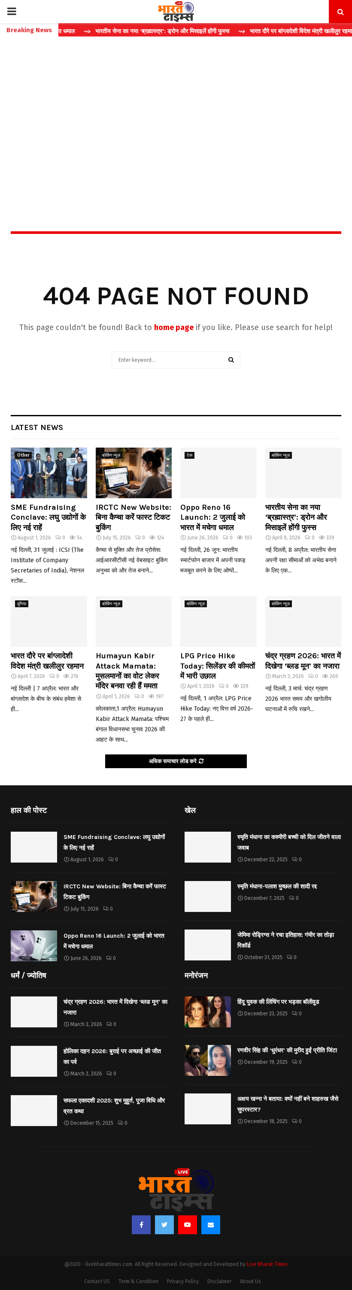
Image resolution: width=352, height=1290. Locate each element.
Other (23, 455)
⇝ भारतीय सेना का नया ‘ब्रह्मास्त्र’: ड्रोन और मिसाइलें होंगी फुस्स (140, 31)
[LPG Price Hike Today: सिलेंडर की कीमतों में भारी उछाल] (218, 621)
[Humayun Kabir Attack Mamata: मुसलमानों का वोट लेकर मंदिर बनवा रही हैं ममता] (134, 621)
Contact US (97, 1281)
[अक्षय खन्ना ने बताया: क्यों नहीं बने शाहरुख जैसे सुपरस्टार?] (208, 1108)
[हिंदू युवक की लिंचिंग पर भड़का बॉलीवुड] (208, 1011)
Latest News (37, 427)
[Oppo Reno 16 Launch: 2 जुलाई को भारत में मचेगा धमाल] (218, 473)
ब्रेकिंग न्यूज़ (111, 455)
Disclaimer (219, 1281)
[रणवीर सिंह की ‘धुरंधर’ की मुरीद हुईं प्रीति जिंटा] (208, 1060)
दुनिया (21, 603)
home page (174, 327)
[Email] (210, 1224)
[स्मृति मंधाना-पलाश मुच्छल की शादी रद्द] (208, 896)
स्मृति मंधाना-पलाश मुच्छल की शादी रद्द (277, 886)
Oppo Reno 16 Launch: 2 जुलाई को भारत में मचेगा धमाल (212, 517)
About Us (250, 1281)
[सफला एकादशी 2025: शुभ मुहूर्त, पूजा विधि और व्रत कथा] (34, 1110)
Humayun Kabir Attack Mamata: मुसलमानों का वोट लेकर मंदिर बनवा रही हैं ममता (127, 670)
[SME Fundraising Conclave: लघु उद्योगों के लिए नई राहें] (49, 473)
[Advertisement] (176, 115)
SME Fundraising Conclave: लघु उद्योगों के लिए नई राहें (48, 517)
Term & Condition (138, 1281)
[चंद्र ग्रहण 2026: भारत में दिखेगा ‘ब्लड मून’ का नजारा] (303, 621)
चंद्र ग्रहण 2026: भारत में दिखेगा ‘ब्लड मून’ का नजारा (303, 660)
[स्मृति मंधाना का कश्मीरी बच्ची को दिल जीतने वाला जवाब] (208, 847)
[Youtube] (187, 1224)
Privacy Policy (183, 1281)
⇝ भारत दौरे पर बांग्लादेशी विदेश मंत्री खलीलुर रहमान (281, 31)
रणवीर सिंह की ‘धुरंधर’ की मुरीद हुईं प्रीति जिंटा (287, 1050)
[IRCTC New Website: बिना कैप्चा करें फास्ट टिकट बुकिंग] (134, 473)
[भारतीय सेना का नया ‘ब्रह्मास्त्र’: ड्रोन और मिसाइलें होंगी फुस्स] (303, 473)
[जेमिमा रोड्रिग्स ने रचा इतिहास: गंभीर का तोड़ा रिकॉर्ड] (208, 945)
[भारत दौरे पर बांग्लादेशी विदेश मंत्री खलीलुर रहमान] (49, 621)
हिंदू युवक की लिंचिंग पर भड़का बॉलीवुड (278, 1001)
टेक (189, 455)
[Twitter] (164, 1224)
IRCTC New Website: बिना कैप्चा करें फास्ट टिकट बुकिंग (133, 517)
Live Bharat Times (267, 1264)
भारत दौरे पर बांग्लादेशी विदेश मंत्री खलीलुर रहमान (47, 660)
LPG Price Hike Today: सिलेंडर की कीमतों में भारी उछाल (217, 666)
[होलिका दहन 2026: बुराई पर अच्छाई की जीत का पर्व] (34, 1061)
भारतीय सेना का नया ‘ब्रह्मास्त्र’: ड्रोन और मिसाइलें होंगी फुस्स (296, 517)
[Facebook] (141, 1224)
